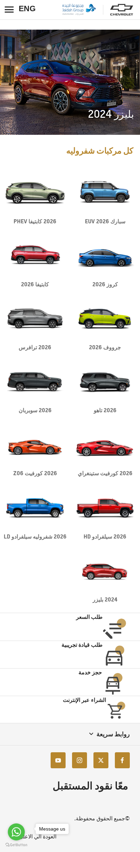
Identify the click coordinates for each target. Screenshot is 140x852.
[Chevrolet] (121, 10)
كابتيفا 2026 (35, 284)
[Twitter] (100, 760)
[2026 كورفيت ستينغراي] (105, 445)
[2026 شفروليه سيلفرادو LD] (35, 508)
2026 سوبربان (35, 410)
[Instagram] (79, 760)
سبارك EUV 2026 (105, 221)
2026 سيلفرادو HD (105, 536)
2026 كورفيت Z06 (35, 473)
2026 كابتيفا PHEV (35, 221)
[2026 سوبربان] (35, 382)
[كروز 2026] (105, 256)
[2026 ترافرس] (35, 319)
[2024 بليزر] (105, 571)
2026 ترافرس (35, 347)
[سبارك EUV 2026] (105, 193)
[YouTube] (58, 760)
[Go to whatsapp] (16, 831)
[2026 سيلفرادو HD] (105, 508)
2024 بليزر (105, 599)
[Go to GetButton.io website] (16, 845)
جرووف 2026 (105, 347)
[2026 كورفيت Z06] (35, 445)
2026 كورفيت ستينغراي (105, 473)
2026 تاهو (105, 410)
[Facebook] (122, 760)
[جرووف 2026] (105, 319)
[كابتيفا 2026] (35, 256)
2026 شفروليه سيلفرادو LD (35, 536)
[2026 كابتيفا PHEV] (35, 193)
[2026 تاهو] (105, 382)
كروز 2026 (105, 284)
